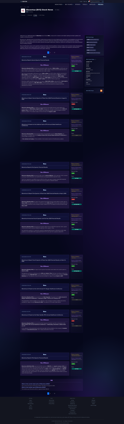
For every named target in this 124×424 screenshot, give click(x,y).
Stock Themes (72, 408)
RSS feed (93, 400)
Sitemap (30, 408)
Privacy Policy (51, 403)
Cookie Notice (51, 401)
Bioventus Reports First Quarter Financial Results (35, 167)
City (87, 82)
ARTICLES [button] (92, 4)
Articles (72, 400)
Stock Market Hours (72, 413)
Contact (30, 401)
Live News (72, 410)
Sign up (85, 1)
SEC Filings (42, 15)
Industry (88, 68)
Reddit (93, 403)
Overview (23, 15)
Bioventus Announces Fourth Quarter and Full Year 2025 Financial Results (41, 218)
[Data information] (95, 59)
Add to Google (93, 405)
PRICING (100, 4)
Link (87, 77)
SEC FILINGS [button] (68, 4)
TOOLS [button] (85, 4)
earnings (76, 178)
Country (88, 79)
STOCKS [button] (77, 4)
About (30, 400)
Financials (30, 15)
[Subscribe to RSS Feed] (101, 91)
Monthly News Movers (72, 405)
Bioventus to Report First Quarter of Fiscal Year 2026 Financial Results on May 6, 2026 (44, 193)
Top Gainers (72, 401)
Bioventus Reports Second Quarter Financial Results (35, 60)
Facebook (93, 401)
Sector (88, 71)
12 (54, 52)
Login (81, 1)
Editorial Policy (31, 403)
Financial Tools (72, 412)
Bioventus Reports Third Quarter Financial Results (35, 358)
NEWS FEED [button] (58, 4)
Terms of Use (51, 400)
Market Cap (89, 61)
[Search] (102, 1)
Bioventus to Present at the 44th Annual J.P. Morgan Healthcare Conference (42, 288)
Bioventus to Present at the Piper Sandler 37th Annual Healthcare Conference (42, 315)
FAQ (31, 405)
